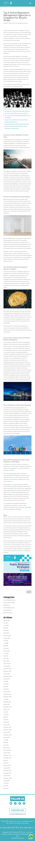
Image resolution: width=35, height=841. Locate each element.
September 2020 (8, 735)
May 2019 (6, 760)
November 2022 (7, 694)
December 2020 (7, 727)
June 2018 (6, 783)
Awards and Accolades (9, 602)
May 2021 (6, 717)
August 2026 (7, 620)
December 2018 (7, 770)
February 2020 (7, 750)
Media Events (7, 605)
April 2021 (6, 719)
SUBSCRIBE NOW (17, 810)
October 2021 (7, 704)
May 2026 (6, 628)
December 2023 (7, 668)
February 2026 (7, 635)
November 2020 (7, 729)
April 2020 (6, 745)
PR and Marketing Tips (22, 23)
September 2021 (8, 707)
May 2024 (6, 656)
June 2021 (6, 714)
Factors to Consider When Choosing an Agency (16, 113)
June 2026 (6, 625)
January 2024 (7, 666)
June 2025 (6, 643)
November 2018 (7, 773)
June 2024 (6, 653)
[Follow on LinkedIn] (19, 803)
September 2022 (8, 696)
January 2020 (7, 752)
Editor (6, 23)
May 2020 (6, 742)
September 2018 (8, 778)
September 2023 (8, 676)
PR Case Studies (8, 610)
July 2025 (6, 640)
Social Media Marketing (9, 600)
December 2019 (7, 755)
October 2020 (7, 732)
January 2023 (7, 691)
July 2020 (6, 740)
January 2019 (7, 768)
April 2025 (6, 648)
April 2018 (6, 788)
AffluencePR (13, 473)
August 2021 (7, 709)
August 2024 (7, 651)
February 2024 (7, 663)
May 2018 (6, 785)
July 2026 (6, 622)
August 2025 (7, 638)
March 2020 (6, 747)
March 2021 (6, 722)
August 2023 (7, 678)
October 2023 (7, 673)
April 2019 (6, 763)
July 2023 (6, 681)
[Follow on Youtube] (11, 803)
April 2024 (6, 658)
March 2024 (6, 661)
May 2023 (6, 686)
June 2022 (6, 699)
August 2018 (7, 780)
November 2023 (7, 671)
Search (29, 592)
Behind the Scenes (8, 612)
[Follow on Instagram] (24, 803)
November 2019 (7, 757)
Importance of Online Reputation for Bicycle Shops (17, 111)
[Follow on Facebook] (15, 803)
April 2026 (6, 630)
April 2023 (6, 689)
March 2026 (6, 633)
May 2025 (6, 645)
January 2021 (7, 724)
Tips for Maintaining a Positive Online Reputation (17, 124)
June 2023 (6, 684)
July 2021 (6, 712)
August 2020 (7, 737)
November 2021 (7, 701)
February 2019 (7, 765)
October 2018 (7, 775)
